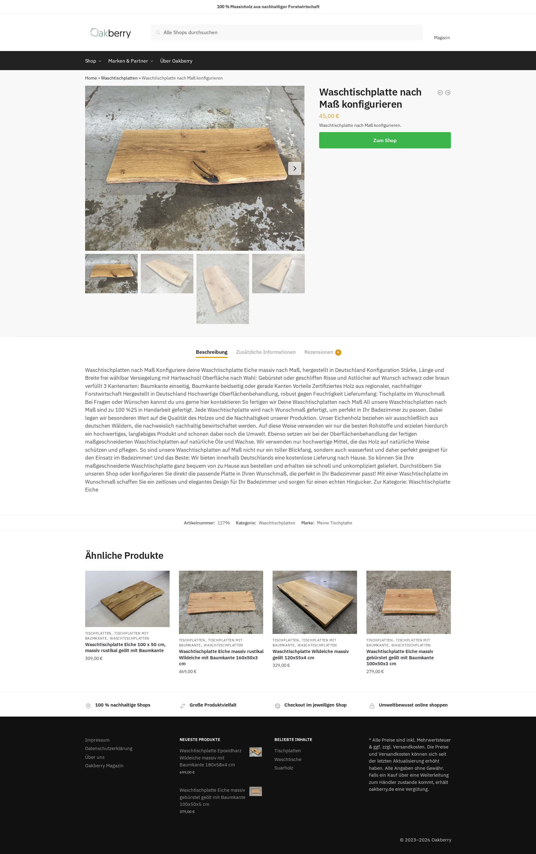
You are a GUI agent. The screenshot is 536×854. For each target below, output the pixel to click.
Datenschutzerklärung (108, 748)
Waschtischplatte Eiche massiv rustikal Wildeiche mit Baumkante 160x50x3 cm (221, 657)
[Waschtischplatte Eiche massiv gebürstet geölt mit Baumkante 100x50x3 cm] (408, 602)
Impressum (97, 740)
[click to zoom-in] (195, 168)
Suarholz (283, 768)
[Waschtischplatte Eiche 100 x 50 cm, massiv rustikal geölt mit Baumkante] (127, 599)
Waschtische (287, 759)
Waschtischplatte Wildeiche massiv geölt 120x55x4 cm (311, 654)
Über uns (95, 757)
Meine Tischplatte (334, 523)
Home (91, 78)
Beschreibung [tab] (211, 352)
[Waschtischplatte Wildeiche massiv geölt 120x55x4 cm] (315, 602)
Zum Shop (385, 140)
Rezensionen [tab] (318, 352)
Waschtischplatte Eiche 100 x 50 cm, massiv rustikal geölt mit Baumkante (125, 647)
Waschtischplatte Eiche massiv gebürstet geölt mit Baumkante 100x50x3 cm (400, 657)
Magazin (442, 37)
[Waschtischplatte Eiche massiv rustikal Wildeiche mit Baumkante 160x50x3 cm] (221, 602)
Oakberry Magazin (104, 766)
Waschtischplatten (119, 78)
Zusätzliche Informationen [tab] (266, 352)
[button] (294, 168)
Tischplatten (98, 633)
